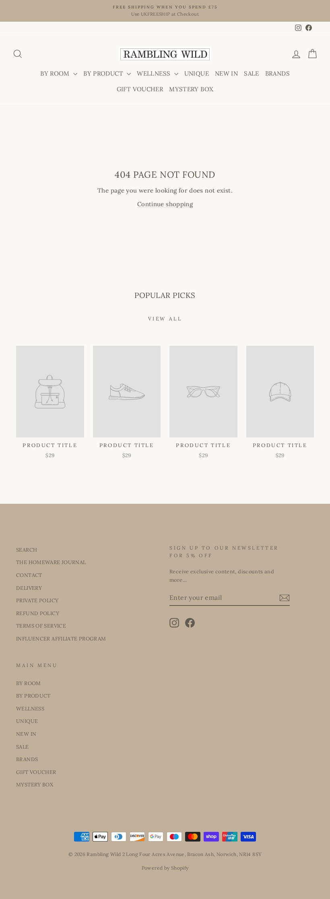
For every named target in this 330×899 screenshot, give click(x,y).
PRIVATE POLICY (37, 600)
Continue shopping (165, 204)
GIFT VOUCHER (140, 89)
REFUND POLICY (37, 613)
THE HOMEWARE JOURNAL (51, 562)
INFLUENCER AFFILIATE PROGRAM (61, 638)
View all (165, 319)
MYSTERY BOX (191, 89)
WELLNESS (154, 73)
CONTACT (29, 575)
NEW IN (226, 73)
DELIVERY (29, 588)
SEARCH (26, 549)
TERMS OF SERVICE (41, 625)
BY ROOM (55, 73)
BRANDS (277, 73)
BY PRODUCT (104, 73)
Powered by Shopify (165, 868)
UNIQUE (196, 73)
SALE (251, 73)
